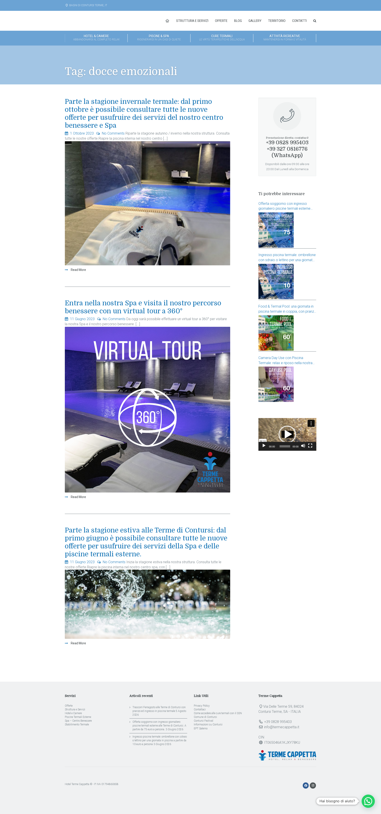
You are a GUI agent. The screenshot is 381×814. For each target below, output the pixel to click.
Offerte (221, 21)
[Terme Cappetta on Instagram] (313, 785)
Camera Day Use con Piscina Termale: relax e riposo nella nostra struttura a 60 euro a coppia (285, 361)
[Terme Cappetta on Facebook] (306, 785)
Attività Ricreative (284, 37)
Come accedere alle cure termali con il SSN (218, 713)
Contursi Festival (203, 720)
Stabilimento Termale (77, 724)
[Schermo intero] (310, 445)
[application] (287, 434)
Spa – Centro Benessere (78, 720)
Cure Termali (222, 37)
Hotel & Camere (96, 37)
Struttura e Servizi (192, 21)
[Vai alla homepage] (167, 21)
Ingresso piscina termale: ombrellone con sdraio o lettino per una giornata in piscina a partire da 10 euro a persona (287, 258)
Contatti (299, 21)
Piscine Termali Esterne (78, 717)
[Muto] (303, 445)
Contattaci (200, 709)
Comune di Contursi (205, 717)
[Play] (264, 445)
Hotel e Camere (73, 713)
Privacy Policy (202, 705)
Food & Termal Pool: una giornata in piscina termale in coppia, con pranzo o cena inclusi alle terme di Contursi (287, 309)
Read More (78, 270)
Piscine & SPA (159, 37)
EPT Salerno (200, 728)
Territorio (277, 21)
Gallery (254, 21)
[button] (287, 434)
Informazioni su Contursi (208, 724)
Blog (238, 21)
